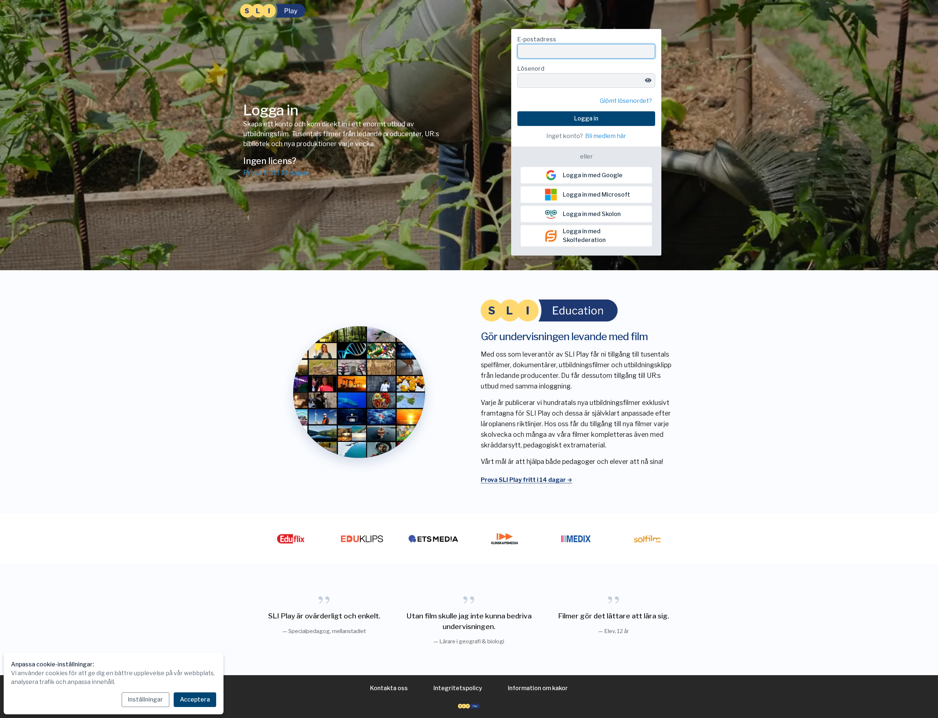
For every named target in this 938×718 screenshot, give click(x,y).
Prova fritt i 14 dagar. (276, 172)
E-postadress (536, 39)
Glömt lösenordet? (626, 100)
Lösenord (530, 68)
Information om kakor (538, 688)
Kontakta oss (389, 688)
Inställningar (145, 699)
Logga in (586, 118)
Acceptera (195, 699)
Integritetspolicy (457, 688)
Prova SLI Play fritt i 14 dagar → (526, 479)
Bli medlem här (605, 136)
